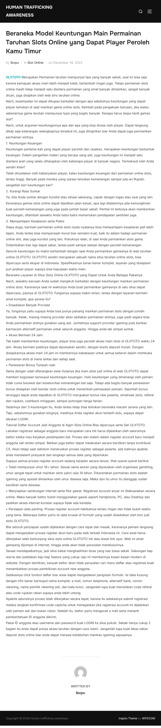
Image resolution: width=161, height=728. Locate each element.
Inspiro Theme (128, 718)
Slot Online (35, 63)
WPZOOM (148, 718)
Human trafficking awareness (29, 11)
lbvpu (15, 63)
